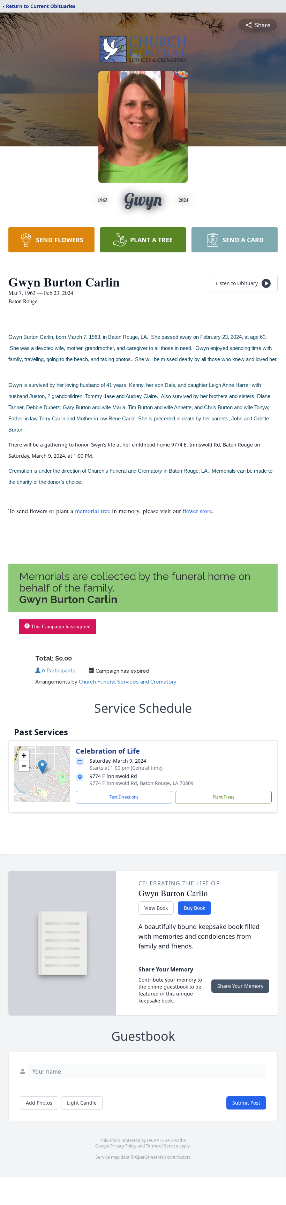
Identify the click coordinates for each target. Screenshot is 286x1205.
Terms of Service (162, 1146)
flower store (197, 510)
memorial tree (92, 510)
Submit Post (246, 1102)
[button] (42, 767)
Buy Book (194, 908)
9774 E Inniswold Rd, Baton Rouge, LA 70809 (142, 783)
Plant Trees (223, 797)
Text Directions (124, 797)
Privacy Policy (123, 1146)
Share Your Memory (240, 986)
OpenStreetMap (150, 1157)
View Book (156, 908)
